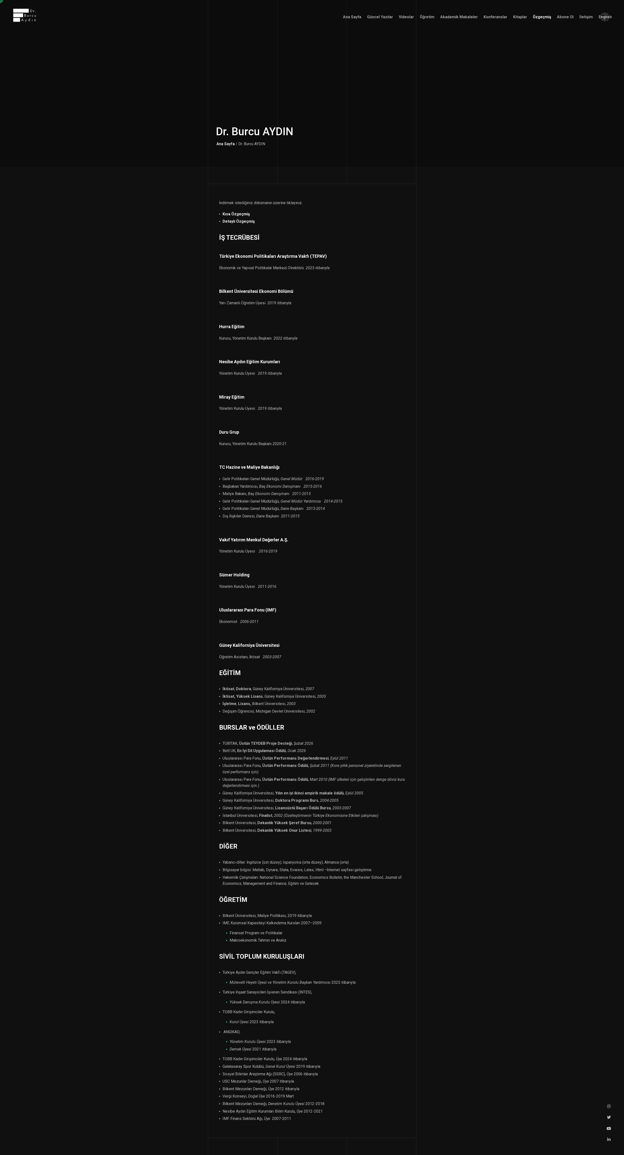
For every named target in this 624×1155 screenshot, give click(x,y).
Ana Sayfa (225, 144)
